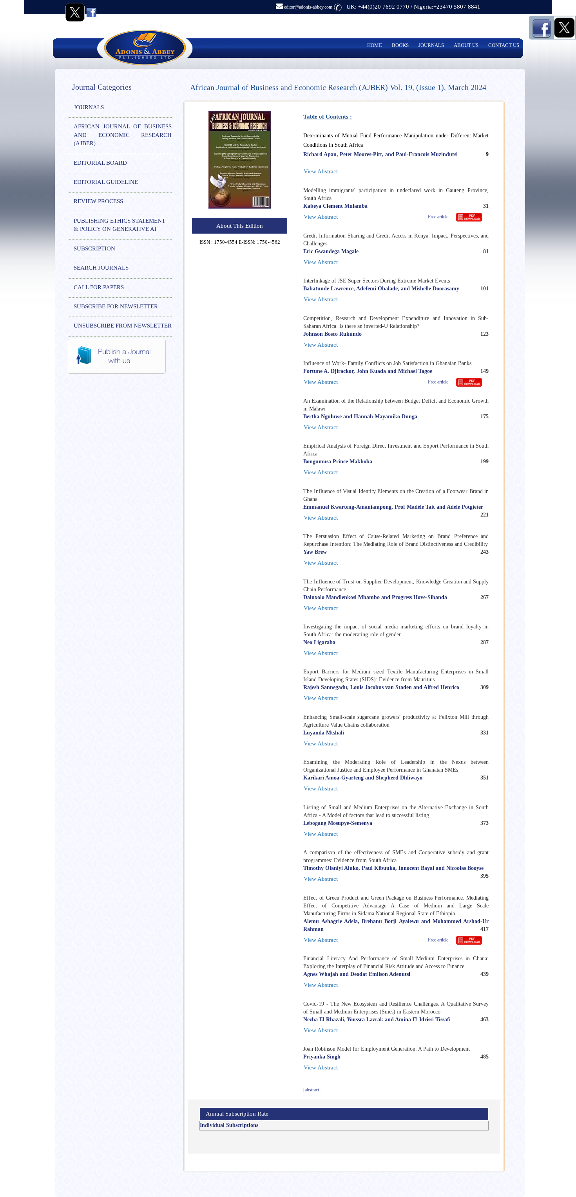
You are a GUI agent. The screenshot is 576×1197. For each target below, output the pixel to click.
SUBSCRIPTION (94, 248)
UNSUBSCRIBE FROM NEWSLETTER (123, 325)
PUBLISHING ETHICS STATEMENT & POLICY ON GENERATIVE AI (119, 225)
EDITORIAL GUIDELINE (106, 182)
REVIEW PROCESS (98, 201)
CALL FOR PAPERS (99, 287)
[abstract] (312, 1090)
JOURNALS (431, 45)
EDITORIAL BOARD (100, 163)
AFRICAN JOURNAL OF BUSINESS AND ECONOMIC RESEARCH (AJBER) (123, 134)
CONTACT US (503, 45)
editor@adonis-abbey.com (307, 7)
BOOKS (400, 45)
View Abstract (321, 171)
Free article (438, 217)
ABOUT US (466, 45)
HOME (374, 45)
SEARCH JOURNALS (101, 268)
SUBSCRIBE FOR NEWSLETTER (116, 306)
